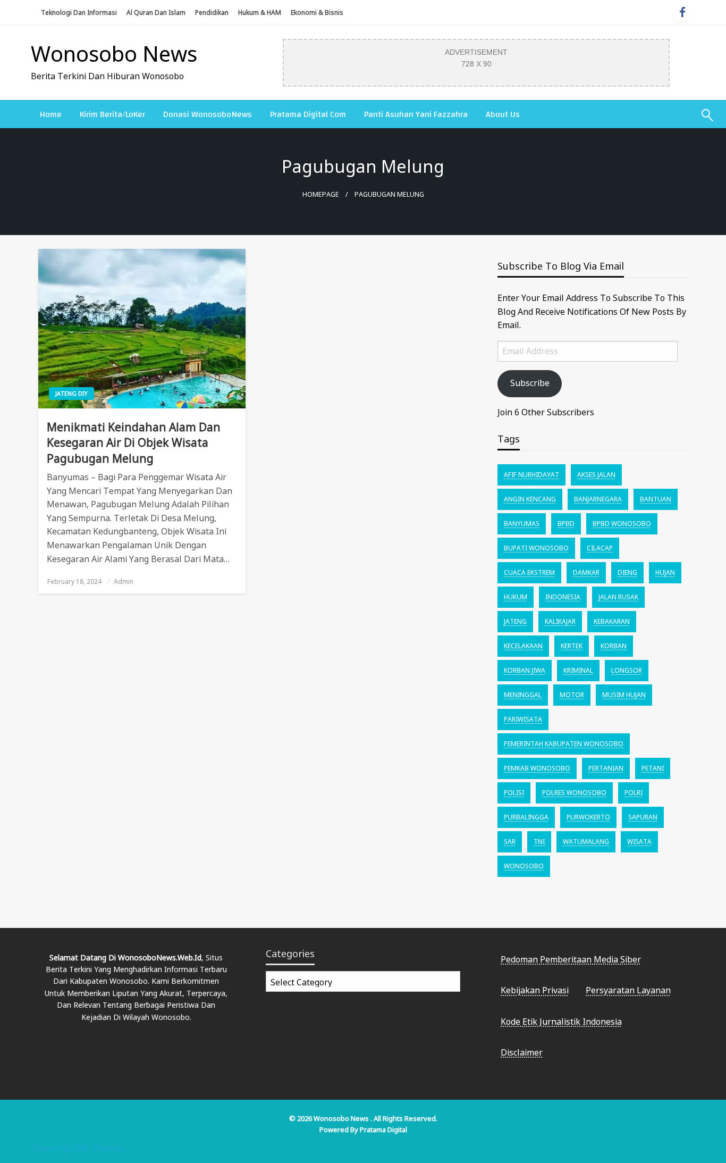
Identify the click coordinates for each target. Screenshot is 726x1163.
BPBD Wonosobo (622, 523)
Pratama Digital (383, 1129)
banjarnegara (598, 499)
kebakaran (612, 621)
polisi (514, 792)
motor (572, 694)
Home (51, 114)
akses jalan (596, 474)
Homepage (320, 194)
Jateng (515, 621)
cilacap (600, 548)
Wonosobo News (114, 53)
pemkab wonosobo (537, 768)
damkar (586, 572)
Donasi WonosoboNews (207, 114)
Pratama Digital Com (308, 114)
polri (633, 792)
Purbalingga (526, 817)
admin (123, 581)
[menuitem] (51, 114)
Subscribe (530, 383)
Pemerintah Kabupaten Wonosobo (563, 743)
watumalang (586, 841)
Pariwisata (523, 719)
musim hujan (624, 694)
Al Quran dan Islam (155, 12)
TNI (539, 841)
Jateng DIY (71, 393)
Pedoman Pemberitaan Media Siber (571, 959)
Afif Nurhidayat (531, 474)
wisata (639, 841)
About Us (503, 114)
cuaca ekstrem (529, 572)
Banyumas (521, 523)
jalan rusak (618, 596)
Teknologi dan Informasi (79, 12)
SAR (510, 841)
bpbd (566, 523)
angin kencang (530, 499)
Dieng (627, 572)
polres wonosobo (574, 792)
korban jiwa (524, 670)
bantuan (655, 499)
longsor (626, 670)
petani (652, 768)
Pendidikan (212, 12)
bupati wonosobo (536, 548)
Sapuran (642, 817)
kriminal (578, 670)
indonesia (562, 596)
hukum (515, 596)
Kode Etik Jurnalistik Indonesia (561, 1021)
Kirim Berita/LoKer (112, 114)
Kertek (572, 645)
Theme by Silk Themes (77, 1148)
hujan (665, 572)
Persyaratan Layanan (628, 990)
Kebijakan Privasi (535, 990)
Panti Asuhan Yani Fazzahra (416, 114)
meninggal (523, 694)
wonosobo (524, 866)
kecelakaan (523, 645)
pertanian (605, 768)
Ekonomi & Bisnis (317, 12)
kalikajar (560, 621)
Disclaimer (522, 1052)
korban (614, 645)
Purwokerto (588, 817)
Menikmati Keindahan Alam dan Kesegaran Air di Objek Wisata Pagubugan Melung (134, 443)
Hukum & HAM (259, 12)
